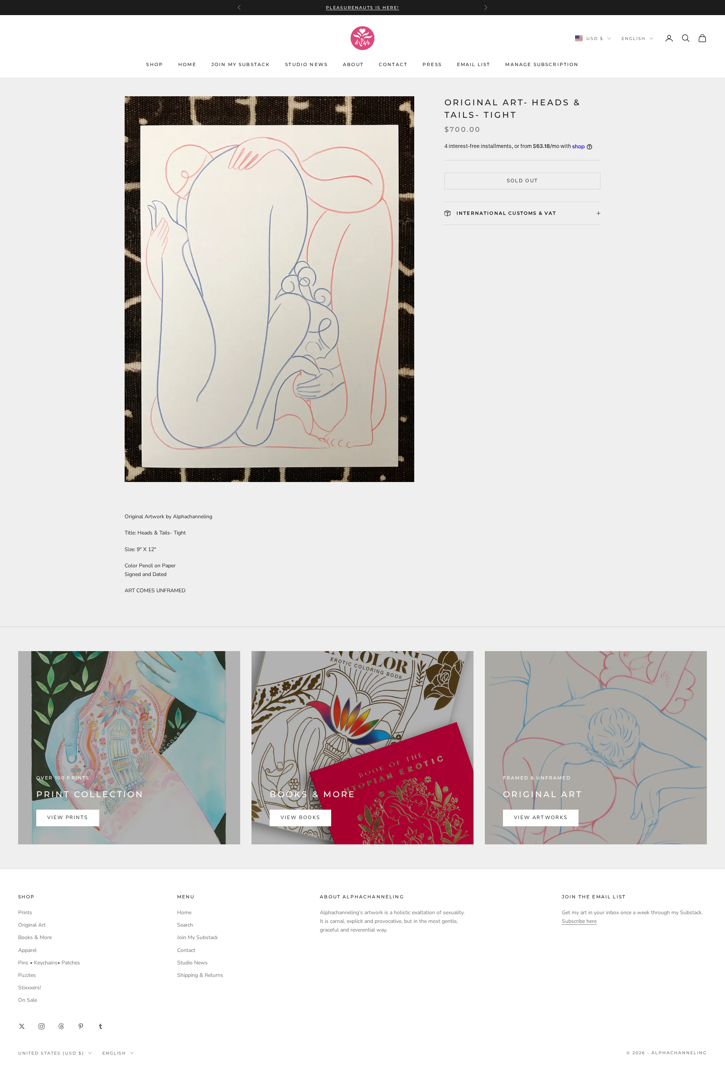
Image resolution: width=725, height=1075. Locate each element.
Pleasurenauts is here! (362, 7)
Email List (474, 64)
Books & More (35, 937)
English (634, 38)
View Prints (67, 817)
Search (185, 925)
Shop (154, 64)
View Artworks (541, 817)
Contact (393, 64)
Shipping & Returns (200, 975)
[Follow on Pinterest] (81, 1026)
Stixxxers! (29, 987)
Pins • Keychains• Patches (49, 962)
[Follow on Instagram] (41, 1026)
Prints (25, 912)
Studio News (306, 64)
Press (432, 64)
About (353, 64)
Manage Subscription (541, 64)
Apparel (27, 950)
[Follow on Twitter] (22, 1026)
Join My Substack (240, 64)
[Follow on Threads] (61, 1026)
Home (187, 64)
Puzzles (27, 975)
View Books (300, 817)
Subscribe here (579, 921)
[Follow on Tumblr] (100, 1026)
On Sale (27, 1000)
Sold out (522, 180)
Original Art (32, 925)
